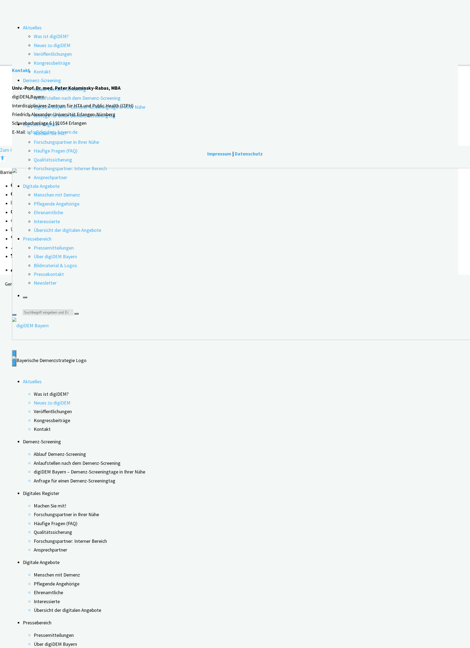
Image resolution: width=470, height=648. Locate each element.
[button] (2, 158)
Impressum (219, 154)
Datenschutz (249, 154)
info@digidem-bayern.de (52, 132)
